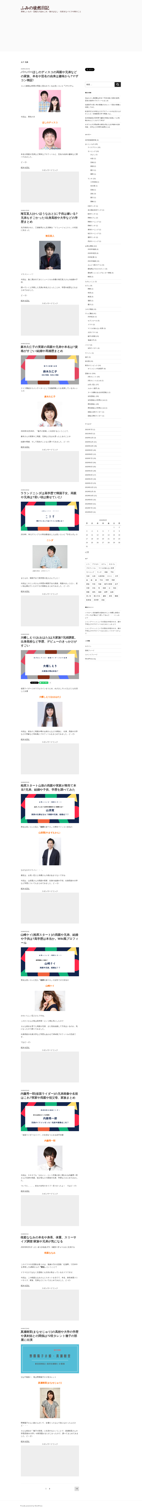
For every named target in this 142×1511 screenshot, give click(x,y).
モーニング (92, 151)
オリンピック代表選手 (95, 368)
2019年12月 (89, 487)
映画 (89, 277)
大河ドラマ (92, 332)
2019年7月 (89, 508)
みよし (92, 154)
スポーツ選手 (92, 388)
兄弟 (87, 576)
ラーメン (88, 353)
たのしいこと (89, 281)
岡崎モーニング (93, 222)
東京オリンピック (91, 365)
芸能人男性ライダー (95, 416)
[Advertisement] (71, 34)
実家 (113, 580)
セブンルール (92, 321)
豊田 (92, 174)
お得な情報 (89, 246)
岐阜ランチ (92, 214)
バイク (87, 345)
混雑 (104, 588)
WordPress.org (90, 659)
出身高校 (101, 576)
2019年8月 (89, 504)
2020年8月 (89, 454)
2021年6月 (89, 433)
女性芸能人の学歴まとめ (96, 400)
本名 (93, 588)
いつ (87, 564)
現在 (114, 588)
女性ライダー (92, 348)
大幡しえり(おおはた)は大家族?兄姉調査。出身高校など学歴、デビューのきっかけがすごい (49, 641)
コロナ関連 (89, 309)
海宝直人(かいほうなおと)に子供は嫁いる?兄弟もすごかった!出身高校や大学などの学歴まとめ (49, 217)
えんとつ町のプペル (95, 265)
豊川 (92, 170)
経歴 (105, 592)
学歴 (107, 580)
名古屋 (92, 186)
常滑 (89, 293)
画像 (87, 592)
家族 (87, 584)
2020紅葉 (91, 257)
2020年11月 (89, 442)
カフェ (87, 285)
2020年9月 (89, 450)
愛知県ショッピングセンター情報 (99, 273)
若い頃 (88, 596)
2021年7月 (89, 429)
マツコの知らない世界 (95, 328)
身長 (110, 596)
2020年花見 (92, 253)
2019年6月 (89, 512)
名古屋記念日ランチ (95, 210)
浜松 (92, 194)
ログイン (88, 646)
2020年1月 (89, 483)
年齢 (99, 584)
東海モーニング (93, 229)
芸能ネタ (88, 373)
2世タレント (92, 377)
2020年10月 (89, 446)
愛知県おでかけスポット (96, 269)
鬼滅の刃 (91, 340)
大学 (116, 576)
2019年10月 (89, 495)
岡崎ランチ (92, 225)
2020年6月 (89, 462)
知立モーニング (93, 233)
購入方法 (97, 596)
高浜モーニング (93, 241)
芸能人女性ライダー (95, 412)
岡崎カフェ (92, 218)
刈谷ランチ (92, 206)
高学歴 (96, 600)
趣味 (104, 596)
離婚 (116, 596)
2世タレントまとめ (94, 380)
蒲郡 (89, 301)
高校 (103, 600)
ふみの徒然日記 (35, 8)
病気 (93, 592)
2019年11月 (89, 491)
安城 (92, 162)
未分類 (87, 361)
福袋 (99, 592)
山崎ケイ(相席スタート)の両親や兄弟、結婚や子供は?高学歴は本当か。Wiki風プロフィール (49, 938)
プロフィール (91, 568)
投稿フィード (89, 650)
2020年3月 (89, 475)
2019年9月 (89, 500)
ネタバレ (112, 564)
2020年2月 (89, 479)
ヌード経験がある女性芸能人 (98, 392)
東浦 (92, 166)
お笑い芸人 (92, 384)
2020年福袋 (92, 249)
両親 (106, 572)
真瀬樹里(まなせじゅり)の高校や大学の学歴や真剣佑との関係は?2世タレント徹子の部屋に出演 (49, 1335)
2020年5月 (89, 467)
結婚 (111, 592)
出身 (93, 576)
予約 (112, 572)
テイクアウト (92, 147)
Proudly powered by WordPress (31, 1506)
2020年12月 (89, 438)
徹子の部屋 (92, 336)
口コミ (109, 576)
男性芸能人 (92, 404)
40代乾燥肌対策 (90, 140)
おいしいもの (89, 144)
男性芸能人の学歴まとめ (96, 408)
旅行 (86, 357)
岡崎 (89, 289)
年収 (93, 584)
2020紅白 (91, 317)
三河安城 (93, 182)
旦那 (87, 588)
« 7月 (87, 552)
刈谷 (92, 158)
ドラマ (90, 324)
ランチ (90, 178)
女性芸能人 (92, 396)
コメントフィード (91, 654)
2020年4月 (89, 471)
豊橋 (92, 201)
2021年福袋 (92, 261)
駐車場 (88, 600)
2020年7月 (89, 458)
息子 (116, 584)
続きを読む (25, 167)
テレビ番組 (89, 313)
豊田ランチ (92, 237)
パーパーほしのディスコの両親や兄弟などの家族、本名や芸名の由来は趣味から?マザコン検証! (49, 76)
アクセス (95, 564)
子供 (101, 580)
